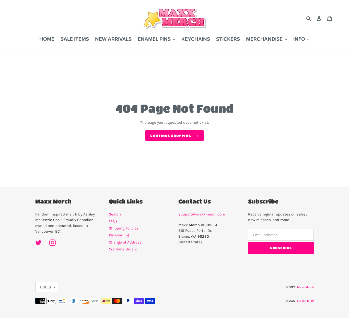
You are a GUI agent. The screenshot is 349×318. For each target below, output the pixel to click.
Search (115, 214)
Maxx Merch (305, 287)
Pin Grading (119, 235)
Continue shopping (170, 135)
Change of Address (125, 242)
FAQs (113, 221)
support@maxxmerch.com (201, 214)
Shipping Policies (124, 228)
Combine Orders (123, 249)
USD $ (45, 287)
